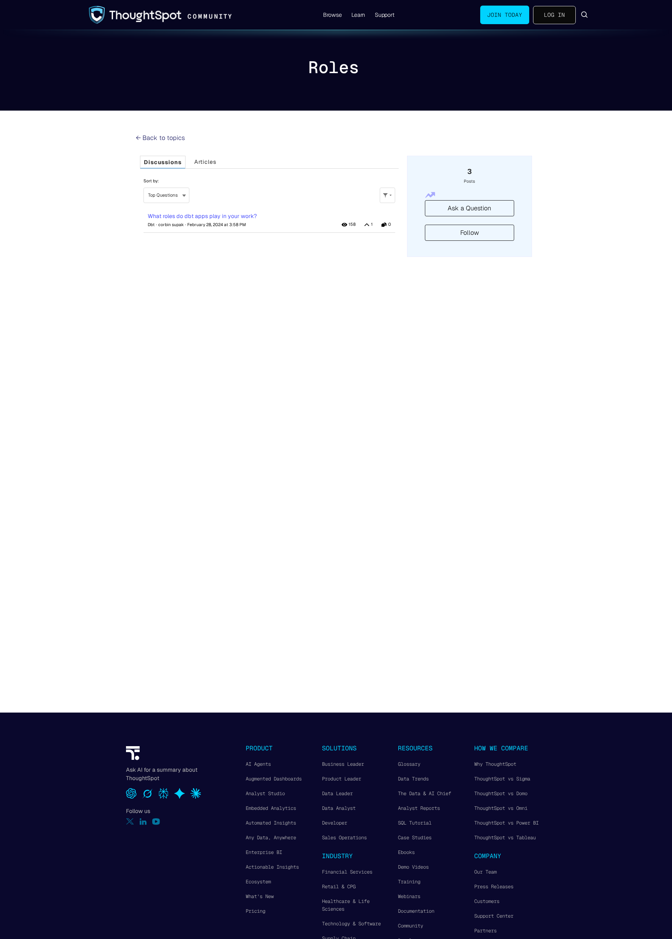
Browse (332, 15)
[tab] (162, 162)
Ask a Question (469, 208)
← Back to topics (160, 138)
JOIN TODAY (504, 15)
